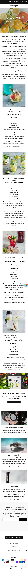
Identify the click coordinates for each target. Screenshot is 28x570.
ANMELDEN (23, 520)
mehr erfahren (14, 466)
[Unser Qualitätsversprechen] (14, 418)
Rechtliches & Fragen (13, 543)
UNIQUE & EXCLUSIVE (13, 550)
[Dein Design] (14, 477)
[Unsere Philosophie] (14, 445)
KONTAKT (14, 546)
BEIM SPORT (13, 557)
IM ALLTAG (13, 553)
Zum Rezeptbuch (14, 402)
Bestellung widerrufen (14, 537)
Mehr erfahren (14, 499)
